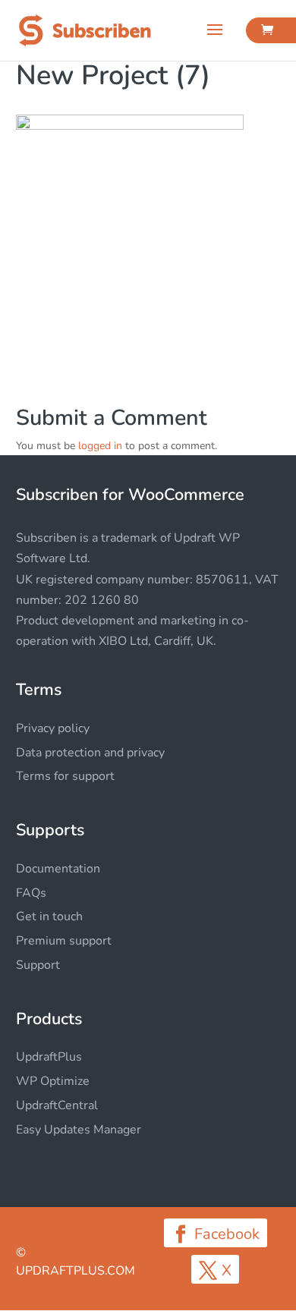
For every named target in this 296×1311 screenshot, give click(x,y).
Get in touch (49, 916)
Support (38, 965)
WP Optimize (53, 1081)
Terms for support (65, 776)
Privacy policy (53, 728)
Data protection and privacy (90, 752)
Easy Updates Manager (78, 1129)
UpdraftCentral (57, 1105)
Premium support (64, 940)
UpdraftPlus (49, 1056)
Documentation (58, 868)
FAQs (31, 893)
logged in (100, 446)
